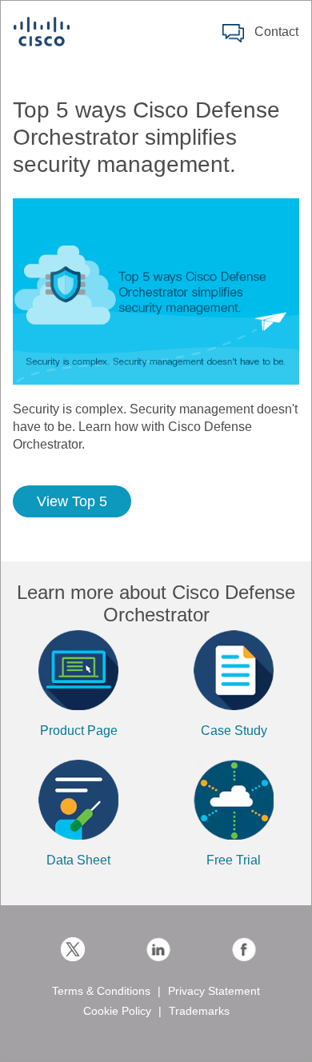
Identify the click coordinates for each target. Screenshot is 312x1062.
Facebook (244, 949)
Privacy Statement (214, 990)
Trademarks (199, 1010)
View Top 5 (72, 501)
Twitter (73, 949)
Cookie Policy (117, 1010)
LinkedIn (158, 949)
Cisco (42, 31)
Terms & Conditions (101, 990)
